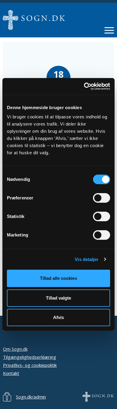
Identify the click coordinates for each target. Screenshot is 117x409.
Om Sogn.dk (15, 349)
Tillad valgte (58, 297)
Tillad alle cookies (58, 278)
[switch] (101, 198)
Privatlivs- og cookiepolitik (30, 365)
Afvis (58, 317)
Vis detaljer (86, 259)
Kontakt (11, 373)
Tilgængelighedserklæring (29, 357)
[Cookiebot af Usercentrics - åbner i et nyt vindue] (84, 86)
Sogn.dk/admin (31, 397)
